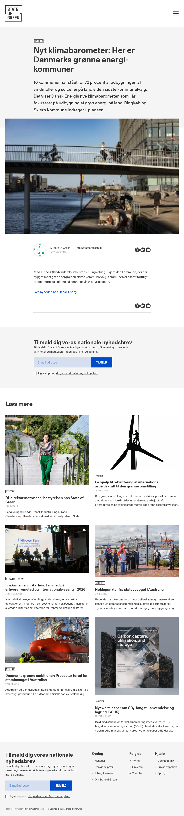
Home (9, 808)
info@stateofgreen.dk (89, 248)
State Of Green (62, 248)
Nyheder (19, 808)
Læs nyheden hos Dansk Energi (55, 292)
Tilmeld (101, 362)
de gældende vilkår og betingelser (77, 373)
